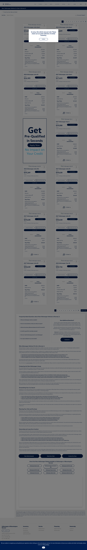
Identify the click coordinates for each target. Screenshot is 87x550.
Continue (43, 39)
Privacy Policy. (46, 544)
